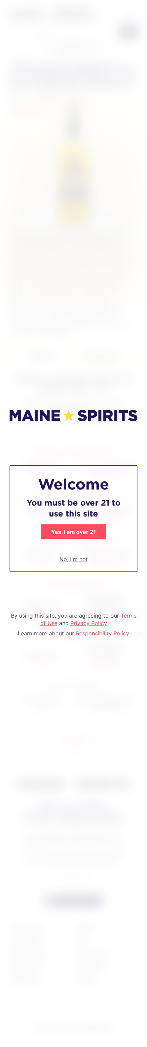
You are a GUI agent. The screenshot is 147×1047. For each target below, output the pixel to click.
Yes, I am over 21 (73, 531)
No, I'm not (73, 559)
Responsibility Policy (102, 633)
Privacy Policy (88, 623)
